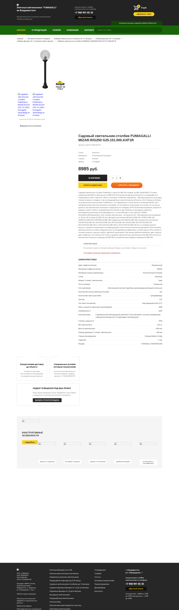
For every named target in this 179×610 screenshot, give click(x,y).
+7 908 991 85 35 (84, 12)
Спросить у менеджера (128, 185)
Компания (72, 30)
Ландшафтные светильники (62, 598)
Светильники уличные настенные (64, 573)
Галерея (57, 30)
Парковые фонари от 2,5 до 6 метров (65, 591)
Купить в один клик (93, 185)
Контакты (89, 30)
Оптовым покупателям (104, 580)
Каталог (21, 30)
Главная (20, 38)
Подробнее (30, 442)
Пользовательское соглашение (29, 609)
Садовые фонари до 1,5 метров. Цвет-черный (35, 41)
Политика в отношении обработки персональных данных (27, 601)
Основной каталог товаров (39, 38)
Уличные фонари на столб (61, 570)
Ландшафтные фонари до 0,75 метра (65, 580)
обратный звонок (85, 17)
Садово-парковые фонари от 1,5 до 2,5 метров (69, 587)
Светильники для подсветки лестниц (65, 605)
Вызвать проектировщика (47, 400)
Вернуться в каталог (30, 125)
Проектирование (101, 584)
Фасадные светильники (60, 594)
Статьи (97, 577)
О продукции (39, 30)
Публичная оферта (24, 606)
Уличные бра (55, 602)
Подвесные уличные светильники (64, 577)
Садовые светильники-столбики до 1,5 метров (73, 38)
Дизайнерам (99, 587)
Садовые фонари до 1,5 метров (108, 38)
